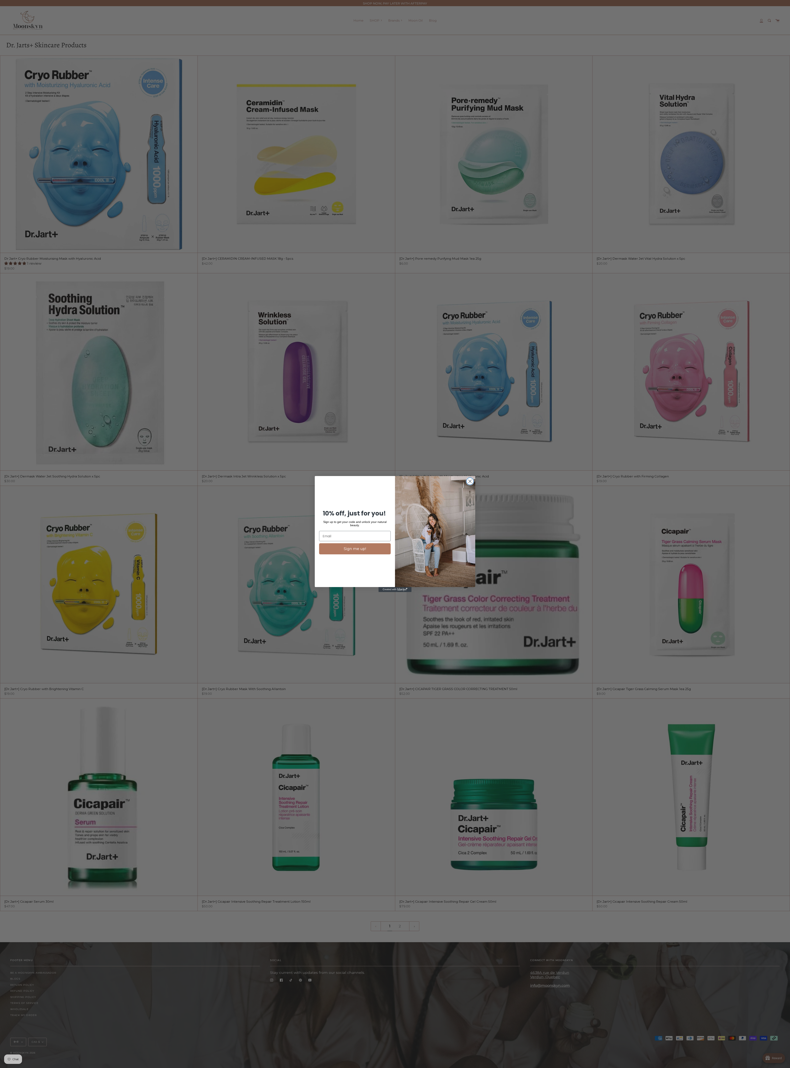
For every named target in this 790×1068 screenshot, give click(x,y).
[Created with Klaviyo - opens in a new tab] (395, 589)
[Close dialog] (470, 481)
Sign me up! (355, 549)
